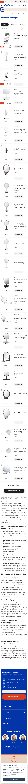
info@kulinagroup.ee (14, 747)
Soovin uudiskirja (14, 696)
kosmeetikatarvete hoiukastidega (11, 630)
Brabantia (21, 584)
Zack (17, 592)
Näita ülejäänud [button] (14, 490)
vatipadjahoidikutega (7, 632)
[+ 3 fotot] (6, 37)
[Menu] (1, 5)
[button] (14, 24)
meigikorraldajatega (7, 634)
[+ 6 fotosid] (6, 94)
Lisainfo (13, 774)
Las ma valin (6, 775)
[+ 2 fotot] (6, 112)
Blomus (3, 580)
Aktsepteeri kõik (14, 779)
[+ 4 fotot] (6, 75)
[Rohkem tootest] (6, 56)
